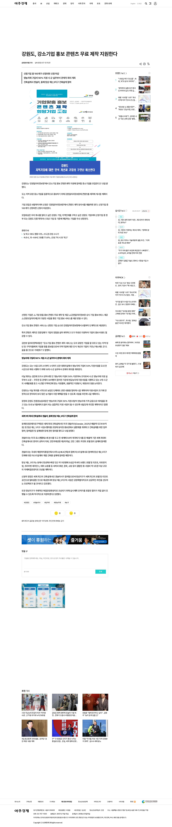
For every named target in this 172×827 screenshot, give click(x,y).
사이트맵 (121, 802)
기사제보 (52, 802)
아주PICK (119, 277)
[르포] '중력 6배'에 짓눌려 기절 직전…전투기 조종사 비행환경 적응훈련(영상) (64, 714)
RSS (131, 802)
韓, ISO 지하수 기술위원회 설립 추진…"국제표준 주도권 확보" (133, 241)
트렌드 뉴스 (120, 73)
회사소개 (17, 802)
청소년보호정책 (83, 802)
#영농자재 (57, 503)
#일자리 (47, 503)
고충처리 (109, 802)
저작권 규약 (97, 802)
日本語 (139, 3)
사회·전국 (81, 3)
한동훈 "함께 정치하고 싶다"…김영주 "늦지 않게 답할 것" (94, 714)
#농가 (67, 503)
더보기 (126, 374)
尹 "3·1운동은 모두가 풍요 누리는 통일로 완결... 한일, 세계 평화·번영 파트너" (64, 740)
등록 (100, 572)
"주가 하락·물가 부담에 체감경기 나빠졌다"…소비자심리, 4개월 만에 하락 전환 (134, 251)
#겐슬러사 (36, 503)
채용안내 (40, 802)
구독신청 (29, 802)
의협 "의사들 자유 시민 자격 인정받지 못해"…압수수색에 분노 (94, 740)
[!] (149, 73)
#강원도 (26, 503)
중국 (34, 3)
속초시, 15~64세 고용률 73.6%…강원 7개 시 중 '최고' (46, 237)
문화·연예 (108, 3)
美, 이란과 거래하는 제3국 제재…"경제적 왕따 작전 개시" (133, 231)
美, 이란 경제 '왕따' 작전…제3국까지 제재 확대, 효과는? (134, 221)
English (133, 3)
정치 (72, 3)
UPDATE (144, 211)
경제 (64, 3)
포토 (98, 3)
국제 (91, 3)
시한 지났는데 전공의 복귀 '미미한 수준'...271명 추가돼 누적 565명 (34, 714)
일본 (140, 336)
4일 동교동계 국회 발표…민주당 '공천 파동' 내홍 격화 (34, 740)
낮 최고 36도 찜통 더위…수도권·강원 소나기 (41, 234)
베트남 (148, 336)
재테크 (56, 3)
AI (41, 3)
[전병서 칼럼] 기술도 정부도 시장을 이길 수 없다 (133, 262)
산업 (47, 3)
